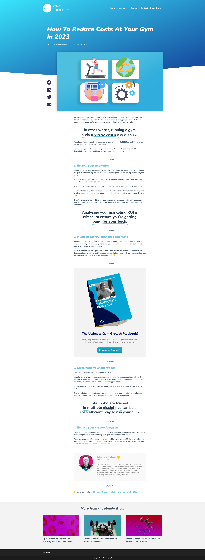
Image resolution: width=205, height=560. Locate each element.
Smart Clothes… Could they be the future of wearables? (143, 540)
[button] (49, 82)
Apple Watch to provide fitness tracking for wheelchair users (58, 540)
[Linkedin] (86, 469)
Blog (49, 44)
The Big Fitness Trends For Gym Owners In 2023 (115, 492)
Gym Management (59, 44)
